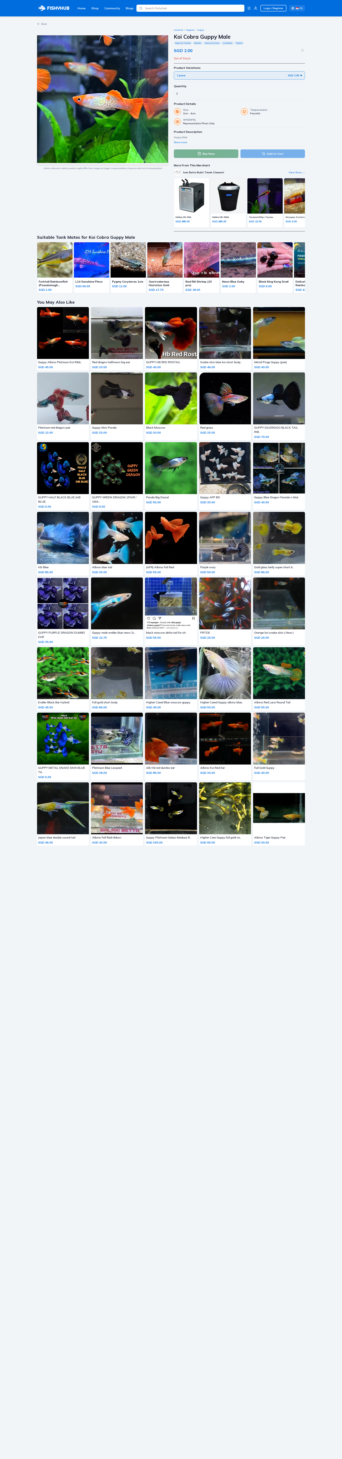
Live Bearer (227, 43)
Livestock (178, 30)
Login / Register (273, 8)
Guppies (190, 30)
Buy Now (209, 153)
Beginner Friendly (183, 43)
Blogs (130, 8)
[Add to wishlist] (302, 50)
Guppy (200, 30)
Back (44, 23)
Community (112, 8)
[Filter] (249, 8)
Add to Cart (275, 153)
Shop (95, 8)
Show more (180, 142)
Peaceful (197, 43)
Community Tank (212, 43)
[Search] (140, 8)
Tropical (239, 43)
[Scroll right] (304, 268)
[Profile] (256, 8)
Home (81, 8)
